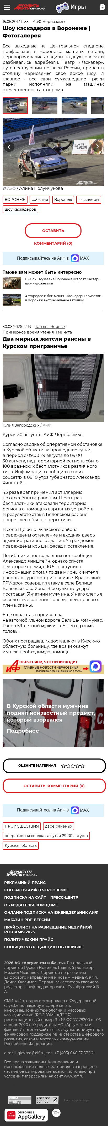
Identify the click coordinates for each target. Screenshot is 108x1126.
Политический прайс (28, 939)
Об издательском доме (31, 905)
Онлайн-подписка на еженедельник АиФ (51, 912)
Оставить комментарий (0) (53, 233)
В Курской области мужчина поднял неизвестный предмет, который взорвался (51, 713)
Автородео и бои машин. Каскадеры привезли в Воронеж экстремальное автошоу (63, 298)
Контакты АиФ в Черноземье (36, 890)
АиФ (11, 188)
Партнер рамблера (76, 1100)
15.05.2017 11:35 (16, 21)
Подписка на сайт (25, 897)
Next (97, 146)
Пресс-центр (64, 897)
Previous (8, 146)
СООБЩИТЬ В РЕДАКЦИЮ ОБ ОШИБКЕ (43, 947)
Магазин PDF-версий (27, 919)
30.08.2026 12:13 (17, 326)
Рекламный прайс (25, 882)
